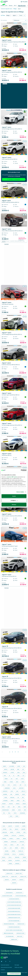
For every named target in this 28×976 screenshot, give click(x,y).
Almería (23, 826)
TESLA (9, 813)
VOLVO (11, 816)
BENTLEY (5, 769)
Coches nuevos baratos (14, 898)
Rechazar (14, 504)
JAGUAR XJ (21, 879)
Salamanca (21, 854)
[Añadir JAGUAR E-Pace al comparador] (25, 24)
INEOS (17, 781)
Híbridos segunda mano (8, 933)
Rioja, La (14, 854)
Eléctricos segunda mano (14, 920)
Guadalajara (13, 841)
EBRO (18, 775)
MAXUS (23, 794)
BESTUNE (12, 769)
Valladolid (17, 860)
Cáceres (18, 832)
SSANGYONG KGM (5, 809)
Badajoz (16, 829)
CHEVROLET (5, 772)
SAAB (9, 806)
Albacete (10, 826)
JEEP (20, 785)
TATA (4, 813)
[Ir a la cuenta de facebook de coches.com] (10, 961)
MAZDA (5, 797)
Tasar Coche (19, 936)
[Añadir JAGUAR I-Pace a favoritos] (23, 184)
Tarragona (17, 857)
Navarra (6, 851)
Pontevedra (6, 854)
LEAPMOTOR (5, 791)
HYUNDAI (11, 781)
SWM (25, 809)
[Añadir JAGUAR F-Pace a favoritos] (23, 54)
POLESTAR (11, 803)
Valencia (10, 860)
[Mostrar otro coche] (14, 36)
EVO (23, 775)
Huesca (11, 844)
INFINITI (23, 781)
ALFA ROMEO (11, 766)
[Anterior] (25, 752)
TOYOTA (15, 813)
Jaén (18, 844)
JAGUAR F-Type (5, 876)
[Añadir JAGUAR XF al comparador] (25, 690)
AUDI (24, 766)
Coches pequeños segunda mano (14, 902)
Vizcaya (24, 860)
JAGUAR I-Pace (14, 876)
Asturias (4, 829)
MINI (23, 797)
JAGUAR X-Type (23, 876)
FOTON (22, 778)
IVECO (9, 785)
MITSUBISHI (5, 800)
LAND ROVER (21, 788)
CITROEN (12, 772)
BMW (18, 769)
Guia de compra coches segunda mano (14, 930)
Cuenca (18, 838)
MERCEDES (12, 797)
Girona (24, 838)
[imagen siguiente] (26, 30)
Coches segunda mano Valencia (14, 914)
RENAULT (24, 803)
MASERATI (17, 794)
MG (18, 797)
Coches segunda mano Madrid (14, 908)
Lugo (11, 847)
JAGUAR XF (14, 879)
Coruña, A (11, 838)
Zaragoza (17, 863)
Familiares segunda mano (9, 923)
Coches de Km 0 (19, 892)
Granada (6, 841)
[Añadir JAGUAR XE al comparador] (25, 630)
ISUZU (3, 785)
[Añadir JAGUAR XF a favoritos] (23, 690)
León (23, 844)
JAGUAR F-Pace (19, 873)
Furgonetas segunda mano (14, 927)
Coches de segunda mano (20, 895)
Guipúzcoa (22, 841)
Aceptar (14, 496)
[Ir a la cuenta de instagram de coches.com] (5, 961)
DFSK (5, 775)
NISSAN (12, 800)
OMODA (18, 800)
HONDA (5, 781)
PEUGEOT (4, 803)
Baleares (23, 829)
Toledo (3, 860)
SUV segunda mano (10, 936)
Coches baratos (9, 892)
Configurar (13, 500)
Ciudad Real (21, 835)
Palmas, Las (20, 851)
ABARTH (4, 766)
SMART (25, 806)
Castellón (14, 835)
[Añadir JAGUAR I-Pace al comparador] (25, 184)
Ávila (11, 829)
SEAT (14, 806)
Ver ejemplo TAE (21, 239)
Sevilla (10, 857)
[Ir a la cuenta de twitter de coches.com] (1, 961)
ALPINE (18, 766)
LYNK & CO (23, 791)
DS (13, 775)
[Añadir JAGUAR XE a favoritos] (23, 630)
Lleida (5, 847)
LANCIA (14, 788)
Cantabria (6, 835)
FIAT (11, 778)
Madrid (16, 847)
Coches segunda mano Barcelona (14, 905)
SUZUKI (19, 809)
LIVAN (17, 791)
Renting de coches (20, 933)
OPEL (24, 800)
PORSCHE (17, 803)
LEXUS (12, 791)
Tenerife (24, 857)
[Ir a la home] (4, 1)
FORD (17, 778)
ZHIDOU (16, 816)
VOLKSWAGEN (22, 813)
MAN (11, 794)
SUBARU (13, 809)
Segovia (3, 857)
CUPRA (18, 772)
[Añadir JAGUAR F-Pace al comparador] (25, 54)
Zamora (10, 863)
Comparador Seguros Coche (14, 917)
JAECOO (14, 785)
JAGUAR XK (14, 882)
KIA (25, 785)
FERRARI (6, 778)
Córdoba (4, 838)
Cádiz (24, 832)
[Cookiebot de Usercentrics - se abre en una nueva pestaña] (21, 470)
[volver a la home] (4, 957)
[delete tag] (10, 15)
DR (9, 775)
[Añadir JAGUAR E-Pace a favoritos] (23, 24)
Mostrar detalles (20, 491)
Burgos (11, 832)
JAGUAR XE (7, 879)
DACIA (24, 772)
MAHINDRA (5, 794)
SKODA (19, 806)
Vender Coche (14, 939)
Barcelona (4, 832)
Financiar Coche (20, 923)
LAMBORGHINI (7, 788)
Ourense (13, 851)
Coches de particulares (7, 895)
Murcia (22, 847)
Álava (4, 826)
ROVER (3, 806)
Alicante (17, 826)
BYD (23, 769)
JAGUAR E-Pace (9, 873)
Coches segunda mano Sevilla (14, 911)
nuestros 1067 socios (12, 476)
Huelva (5, 844)
